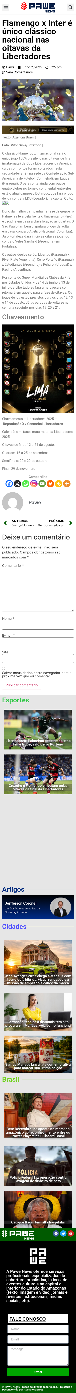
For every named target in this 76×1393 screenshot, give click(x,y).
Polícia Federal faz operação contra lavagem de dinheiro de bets (38, 1179)
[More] (67, 483)
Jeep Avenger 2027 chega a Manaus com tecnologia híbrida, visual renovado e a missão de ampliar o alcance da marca (38, 979)
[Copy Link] (58, 483)
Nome (8, 618)
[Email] (42, 483)
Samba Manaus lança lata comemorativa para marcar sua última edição (38, 1066)
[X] (17, 483)
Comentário (13, 565)
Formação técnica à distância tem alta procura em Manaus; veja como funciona (38, 1023)
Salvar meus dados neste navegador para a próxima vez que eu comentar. (37, 674)
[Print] (50, 483)
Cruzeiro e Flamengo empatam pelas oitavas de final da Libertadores (38, 787)
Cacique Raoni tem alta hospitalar (38, 1222)
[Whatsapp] (25, 483)
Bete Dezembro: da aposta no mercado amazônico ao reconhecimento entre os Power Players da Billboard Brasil (38, 1132)
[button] (5, 7)
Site (5, 652)
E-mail (8, 635)
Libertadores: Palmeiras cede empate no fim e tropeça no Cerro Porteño (38, 742)
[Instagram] (34, 483)
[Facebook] (9, 483)
